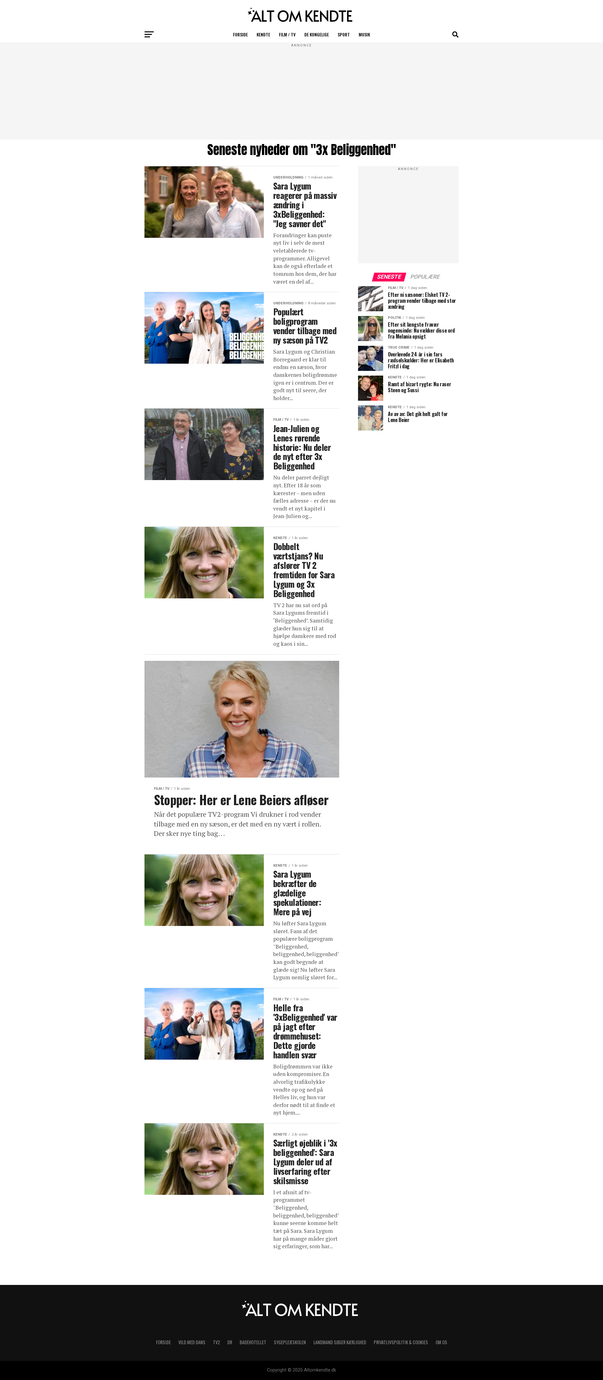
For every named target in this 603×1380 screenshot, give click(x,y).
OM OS (441, 1342)
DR (229, 1342)
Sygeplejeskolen (290, 1342)
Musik (364, 34)
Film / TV (287, 34)
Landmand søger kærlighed (339, 1342)
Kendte (263, 34)
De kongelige (316, 34)
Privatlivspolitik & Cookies (401, 1342)
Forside (240, 34)
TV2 (216, 1342)
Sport (344, 34)
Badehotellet (253, 1342)
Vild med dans (191, 1342)
